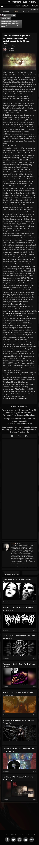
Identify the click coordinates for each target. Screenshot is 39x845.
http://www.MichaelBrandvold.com (15, 398)
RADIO (31, 2)
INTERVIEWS (16, 2)
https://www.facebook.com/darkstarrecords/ (18, 306)
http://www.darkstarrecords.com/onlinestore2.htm (20, 313)
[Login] (35, 2)
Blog (5, 15)
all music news (5, 18)
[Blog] (2, 30)
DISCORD (34, 10)
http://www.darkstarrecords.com (14, 304)
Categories (12, 15)
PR (9, 2)
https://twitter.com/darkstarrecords (14, 309)
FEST (18, 6)
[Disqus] (19, 464)
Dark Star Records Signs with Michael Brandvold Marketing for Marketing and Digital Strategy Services (10, 24)
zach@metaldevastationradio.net (19, 423)
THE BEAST (11, 48)
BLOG (25, 2)
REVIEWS (25, 6)
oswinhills (13, 544)
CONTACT (34, 6)
